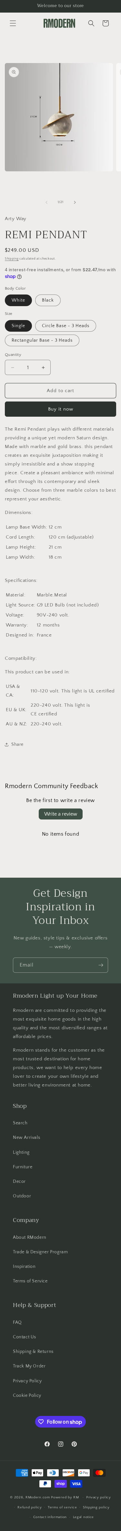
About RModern (29, 1237)
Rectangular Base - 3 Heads (42, 340)
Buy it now (60, 409)
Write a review (60, 814)
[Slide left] (46, 202)
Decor (19, 1181)
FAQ (17, 1322)
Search (20, 1123)
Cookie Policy (27, 1395)
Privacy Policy (27, 1381)
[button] (13, 23)
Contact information (50, 1517)
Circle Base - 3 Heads (65, 325)
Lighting (21, 1152)
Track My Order (29, 1366)
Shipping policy (96, 1507)
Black (48, 300)
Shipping (12, 259)
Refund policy (29, 1507)
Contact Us (24, 1337)
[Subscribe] (101, 965)
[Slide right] (75, 202)
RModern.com (37, 1497)
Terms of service (62, 1507)
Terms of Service (30, 1281)
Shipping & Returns (33, 1351)
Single (18, 325)
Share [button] (17, 744)
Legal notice (83, 1517)
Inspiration (24, 1266)
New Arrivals (26, 1137)
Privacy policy (98, 1497)
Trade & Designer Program (40, 1252)
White (18, 300)
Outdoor (22, 1196)
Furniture (22, 1167)
